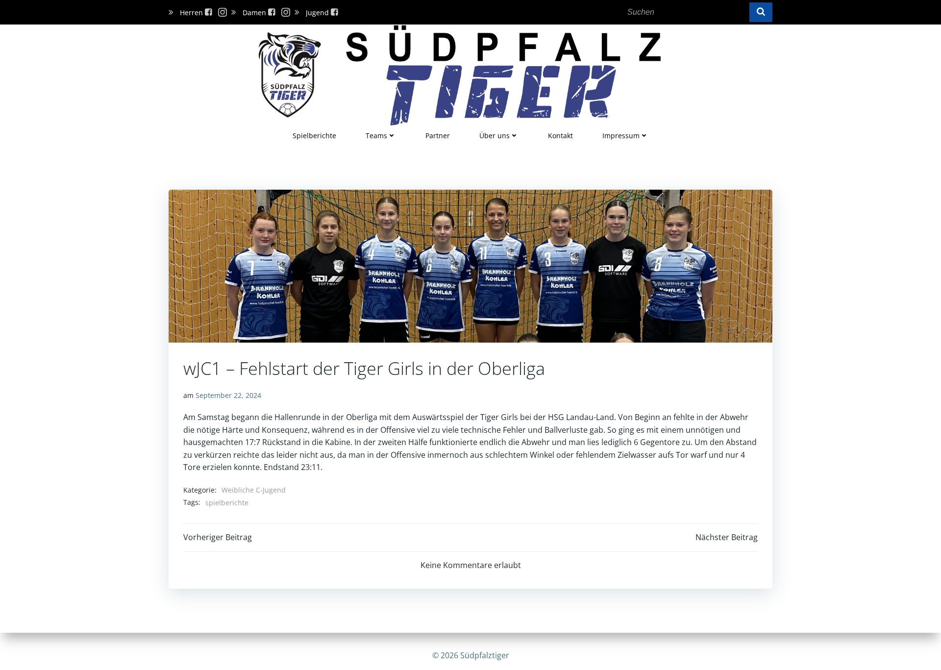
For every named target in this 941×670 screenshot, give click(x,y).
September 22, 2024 (228, 395)
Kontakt (560, 135)
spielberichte (226, 502)
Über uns (494, 135)
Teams (376, 135)
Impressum (621, 135)
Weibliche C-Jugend (254, 490)
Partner (437, 135)
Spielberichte (314, 135)
